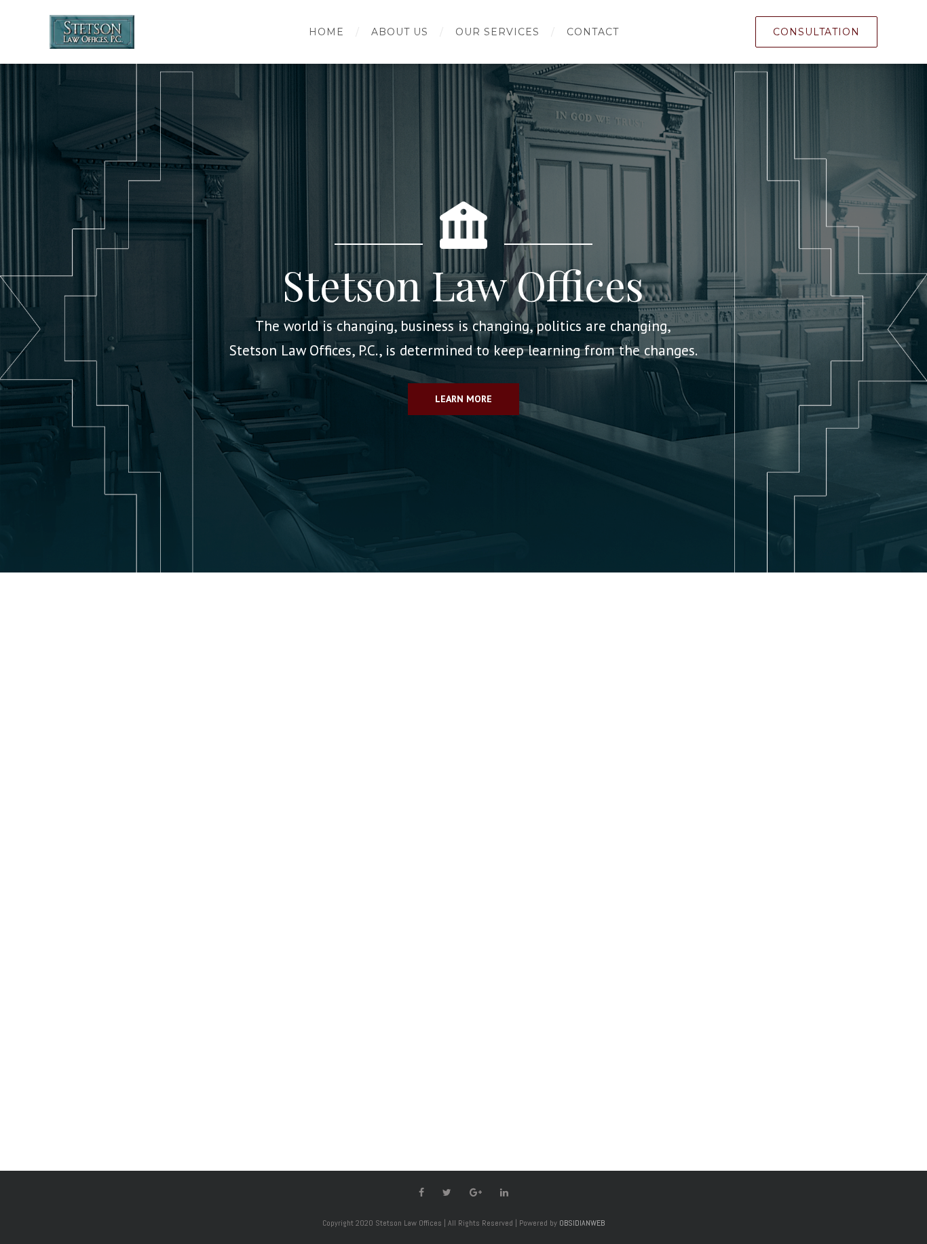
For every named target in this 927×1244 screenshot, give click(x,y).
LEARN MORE (463, 399)
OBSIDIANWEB (582, 1223)
